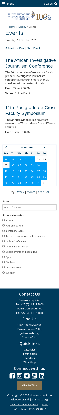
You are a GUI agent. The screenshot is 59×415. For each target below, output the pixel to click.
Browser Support (37, 408)
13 (12, 171)
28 (6, 159)
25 (44, 177)
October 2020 (25, 147)
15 (26, 171)
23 (32, 177)
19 (6, 177)
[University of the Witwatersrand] (29, 15)
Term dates (30, 354)
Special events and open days (21, 251)
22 (26, 177)
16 (32, 171)
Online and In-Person (16, 246)
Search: (7, 201)
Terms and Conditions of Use (24, 404)
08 (26, 165)
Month (31, 192)
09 (32, 165)
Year (41, 192)
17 (38, 171)
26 (6, 182)
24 (38, 177)
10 (38, 165)
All (47, 192)
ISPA (23, 408)
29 (12, 159)
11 (44, 165)
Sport (8, 257)
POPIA (45, 404)
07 (19, 165)
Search (48, 3)
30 (19, 159)
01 (26, 159)
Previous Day (16, 48)
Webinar (10, 272)
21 (19, 177)
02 (32, 159)
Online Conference (15, 241)
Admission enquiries (29, 308)
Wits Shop (29, 362)
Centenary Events (15, 230)
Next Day (33, 48)
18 (44, 171)
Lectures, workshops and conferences (26, 236)
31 (38, 182)
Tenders (29, 358)
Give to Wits (29, 385)
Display (22, 26)
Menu (10, 3)
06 (12, 165)
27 (12, 182)
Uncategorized (13, 267)
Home (12, 26)
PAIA (15, 408)
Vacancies (30, 349)
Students (10, 262)
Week (21, 192)
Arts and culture (14, 225)
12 (6, 171)
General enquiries (29, 300)
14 (19, 171)
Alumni (9, 220)
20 (12, 177)
